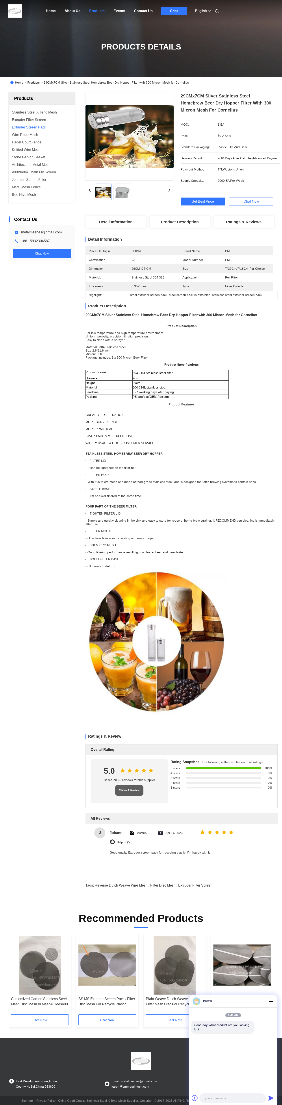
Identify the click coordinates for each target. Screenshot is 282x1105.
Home (51, 11)
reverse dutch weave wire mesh (121, 885)
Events (119, 11)
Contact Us (143, 11)
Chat (174, 11)
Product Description (180, 222)
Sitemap (27, 1100)
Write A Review (129, 790)
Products (97, 11)
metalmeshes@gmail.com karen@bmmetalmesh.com (64, 232)
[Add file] (195, 1098)
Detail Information (116, 222)
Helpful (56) (124, 842)
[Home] (15, 11)
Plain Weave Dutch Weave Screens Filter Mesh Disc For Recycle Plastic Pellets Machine (174, 1002)
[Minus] (271, 1001)
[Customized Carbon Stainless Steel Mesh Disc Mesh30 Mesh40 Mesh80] (40, 965)
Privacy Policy (46, 1100)
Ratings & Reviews (244, 222)
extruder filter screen (195, 885)
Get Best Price (202, 201)
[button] (17, 975)
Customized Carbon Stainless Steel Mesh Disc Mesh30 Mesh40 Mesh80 (39, 1001)
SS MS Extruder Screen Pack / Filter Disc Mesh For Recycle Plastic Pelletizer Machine (106, 1002)
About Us (72, 11)
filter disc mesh (163, 885)
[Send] (271, 1098)
